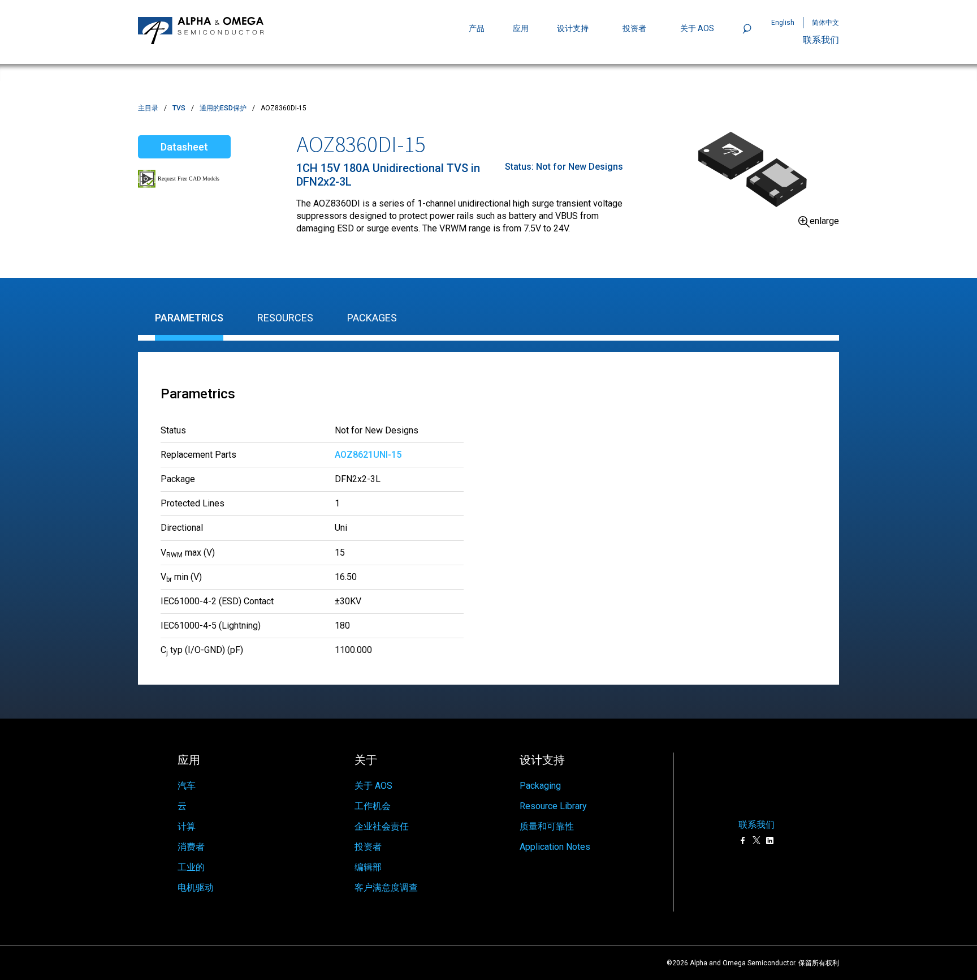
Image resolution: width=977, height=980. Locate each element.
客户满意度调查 (386, 887)
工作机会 (373, 806)
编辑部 (368, 867)
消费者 (191, 846)
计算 (187, 826)
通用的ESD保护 (223, 108)
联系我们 (821, 40)
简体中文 (825, 23)
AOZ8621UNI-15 (368, 454)
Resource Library (553, 806)
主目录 (148, 108)
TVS (178, 108)
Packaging (540, 785)
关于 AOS (373, 785)
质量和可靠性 (547, 826)
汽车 (187, 785)
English (782, 23)
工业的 (191, 867)
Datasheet (184, 147)
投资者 (634, 28)
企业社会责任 (382, 826)
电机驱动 (196, 887)
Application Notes (555, 846)
